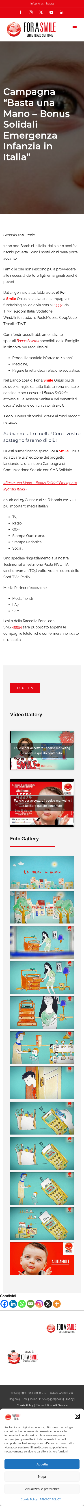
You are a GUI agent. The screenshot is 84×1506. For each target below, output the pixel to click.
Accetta (42, 1464)
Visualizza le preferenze (42, 1489)
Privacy (69, 1399)
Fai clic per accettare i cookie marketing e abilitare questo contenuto (42, 750)
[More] (57, 1304)
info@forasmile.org (42, 3)
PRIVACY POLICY (50, 1499)
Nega (42, 1476)
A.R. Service (60, 1405)
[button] (77, 1416)
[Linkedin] (13, 1304)
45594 (59, 305)
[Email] (30, 1304)
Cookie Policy (29, 1499)
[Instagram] (39, 1304)
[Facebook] (4, 1304)
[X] (48, 1304)
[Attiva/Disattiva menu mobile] (75, 26)
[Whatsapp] (22, 1304)
